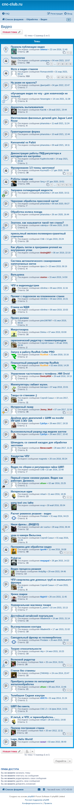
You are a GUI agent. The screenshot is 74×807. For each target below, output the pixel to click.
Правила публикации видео (28, 46)
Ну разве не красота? (24, 82)
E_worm (44, 607)
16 (58, 185)
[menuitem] (5, 13)
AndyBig (42, 571)
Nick (41, 662)
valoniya (44, 225)
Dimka (43, 332)
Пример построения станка (27, 728)
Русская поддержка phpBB (37, 800)
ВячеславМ (46, 448)
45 (66, 77)
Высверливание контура (26, 626)
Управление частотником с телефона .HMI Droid (40, 373)
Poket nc (16, 558)
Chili (42, 239)
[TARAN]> (44, 673)
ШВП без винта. (20, 706)
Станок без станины (23, 670)
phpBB (31, 796)
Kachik (43, 110)
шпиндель (45, 60)
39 (66, 64)
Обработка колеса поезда (26, 211)
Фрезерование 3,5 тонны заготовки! (33, 167)
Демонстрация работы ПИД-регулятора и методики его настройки (36, 155)
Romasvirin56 (46, 72)
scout (43, 742)
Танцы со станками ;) (24, 395)
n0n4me (44, 288)
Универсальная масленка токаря (31, 605)
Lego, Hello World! (22, 739)
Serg (42, 181)
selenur (44, 49)
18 (66, 185)
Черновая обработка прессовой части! (34, 201)
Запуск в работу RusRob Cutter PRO (32, 352)
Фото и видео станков (24, 69)
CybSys (43, 423)
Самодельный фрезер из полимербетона (36, 637)
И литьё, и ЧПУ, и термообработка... (33, 717)
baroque (44, 387)
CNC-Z (43, 709)
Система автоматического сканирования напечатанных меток (36, 262)
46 (70, 77)
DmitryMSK (45, 376)
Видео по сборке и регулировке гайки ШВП (37, 467)
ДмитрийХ (45, 85)
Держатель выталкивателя (27, 107)
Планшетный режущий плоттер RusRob (35, 362)
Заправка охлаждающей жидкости (32, 190)
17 (62, 185)
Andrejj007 (45, 253)
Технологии (18, 57)
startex (43, 277)
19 (70, 185)
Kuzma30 (44, 170)
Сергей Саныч (47, 343)
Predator (44, 516)
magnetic (43, 459)
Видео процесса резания (26, 568)
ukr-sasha (45, 527)
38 (62, 64)
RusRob (44, 354)
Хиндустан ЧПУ (20, 456)
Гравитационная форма (25, 131)
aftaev (43, 483)
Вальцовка (17, 274)
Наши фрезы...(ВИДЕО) (25, 524)
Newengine (45, 99)
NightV (43, 597)
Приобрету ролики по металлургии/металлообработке (32, 683)
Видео (6, 27)
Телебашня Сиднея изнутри (28, 695)
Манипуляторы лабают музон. (29, 384)
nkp (42, 651)
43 (58, 77)
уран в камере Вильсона (26, 535)
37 (58, 64)
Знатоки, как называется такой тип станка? (37, 222)
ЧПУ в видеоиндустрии (25, 285)
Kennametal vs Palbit (23, 142)
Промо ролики (20, 318)
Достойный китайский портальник (32, 615)
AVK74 (43, 698)
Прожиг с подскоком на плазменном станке (37, 296)
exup (42, 505)
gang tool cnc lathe (22, 502)
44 (62, 77)
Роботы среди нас (22, 179)
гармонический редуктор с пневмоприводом (38, 340)
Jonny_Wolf (46, 409)
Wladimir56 (45, 618)
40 (70, 64)
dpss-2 (43, 266)
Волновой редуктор (23, 659)
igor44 (43, 549)
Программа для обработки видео (31, 546)
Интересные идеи (21, 491)
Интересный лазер (22, 406)
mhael (43, 494)
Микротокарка (19, 329)
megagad (45, 560)
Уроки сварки (19, 594)
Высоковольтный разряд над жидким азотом (38, 431)
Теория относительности (26, 648)
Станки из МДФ (20, 307)
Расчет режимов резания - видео (31, 513)
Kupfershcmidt (47, 159)
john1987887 (46, 320)
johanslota (45, 123)
